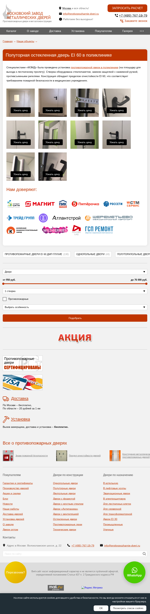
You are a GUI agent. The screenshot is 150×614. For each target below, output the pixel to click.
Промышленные (113, 524)
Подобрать (75, 318)
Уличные (108, 529)
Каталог (11, 30)
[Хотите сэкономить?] (75, 339)
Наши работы (11, 508)
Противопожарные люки (67, 524)
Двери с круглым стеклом (68, 503)
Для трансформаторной (117, 513)
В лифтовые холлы (114, 488)
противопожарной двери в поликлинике (94, 67)
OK (101, 608)
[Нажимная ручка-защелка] (116, 103)
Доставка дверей (13, 513)
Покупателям (103, 30)
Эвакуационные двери (116, 493)
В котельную (110, 483)
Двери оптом (10, 529)
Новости (8, 503)
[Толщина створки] (84, 103)
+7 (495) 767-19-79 (133, 15)
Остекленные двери (65, 519)
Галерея (127, 30)
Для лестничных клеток (117, 503)
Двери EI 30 (110, 519)
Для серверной (112, 508)
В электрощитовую (114, 498)
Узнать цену (21, 110)
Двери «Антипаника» (65, 508)
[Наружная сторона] (20, 103)
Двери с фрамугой (64, 498)
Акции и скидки (12, 493)
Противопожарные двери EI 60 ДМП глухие (37, 254)
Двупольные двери (64, 493)
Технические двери (64, 529)
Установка (77, 30)
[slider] (3, 284)
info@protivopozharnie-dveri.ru (81, 13)
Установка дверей (13, 519)
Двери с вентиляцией (66, 513)
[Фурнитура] (52, 166)
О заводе (33, 30)
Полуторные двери (64, 488)
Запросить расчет (127, 8)
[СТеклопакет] (84, 134)
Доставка (55, 30)
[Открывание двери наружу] (52, 134)
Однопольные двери (93, 254)
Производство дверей (16, 488)
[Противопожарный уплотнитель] (20, 166)
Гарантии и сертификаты (18, 483)
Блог (5, 498)
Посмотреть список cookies (128, 608)
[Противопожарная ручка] (116, 134)
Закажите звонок (135, 20)
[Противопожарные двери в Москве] (26, 12)
